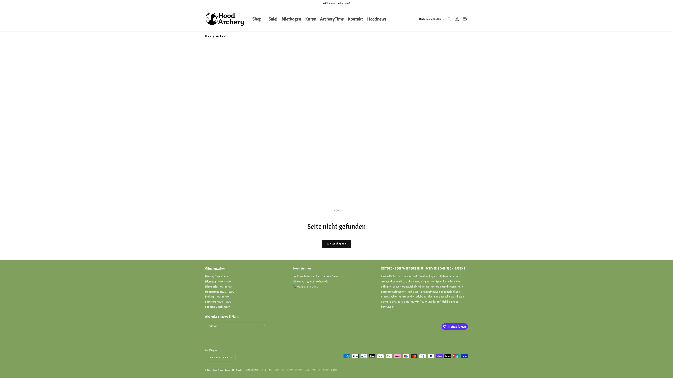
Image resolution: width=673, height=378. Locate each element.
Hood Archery (219, 370)
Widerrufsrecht (330, 370)
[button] (258, 19)
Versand (316, 370)
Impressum (274, 370)
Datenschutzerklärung (256, 370)
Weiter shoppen (336, 243)
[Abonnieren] (264, 326)
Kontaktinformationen (292, 370)
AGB (307, 370)
